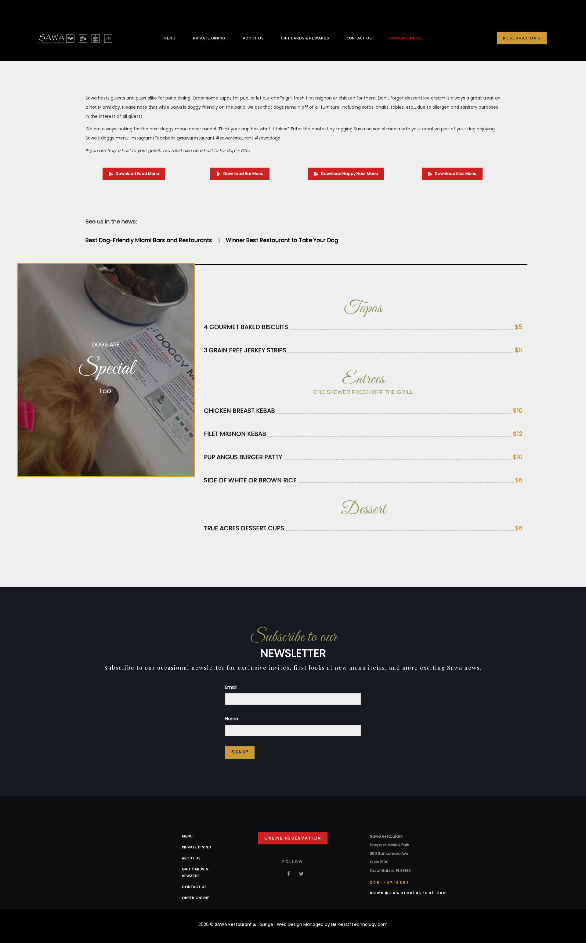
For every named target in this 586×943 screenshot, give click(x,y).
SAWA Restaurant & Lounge (244, 924)
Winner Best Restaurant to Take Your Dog (282, 240)
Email (231, 687)
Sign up (240, 752)
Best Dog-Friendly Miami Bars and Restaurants (148, 240)
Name (231, 719)
